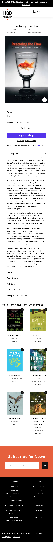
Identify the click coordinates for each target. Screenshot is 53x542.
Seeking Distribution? (14, 520)
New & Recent (38, 487)
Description (12, 153)
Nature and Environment (29, 304)
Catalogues (14, 517)
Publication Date (15, 290)
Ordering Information (14, 493)
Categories (38, 493)
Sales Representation (14, 497)
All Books (38, 490)
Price (9, 112)
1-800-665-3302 (34, 11)
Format (10, 272)
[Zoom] (44, 99)
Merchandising (14, 514)
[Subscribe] (45, 466)
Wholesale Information (14, 510)
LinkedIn (38, 517)
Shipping (10, 122)
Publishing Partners (14, 500)
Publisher (11, 284)
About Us (14, 490)
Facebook (38, 510)
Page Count (12, 278)
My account (38, 497)
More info (26, 5)
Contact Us (14, 487)
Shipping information (17, 296)
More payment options (26, 141)
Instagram (39, 514)
